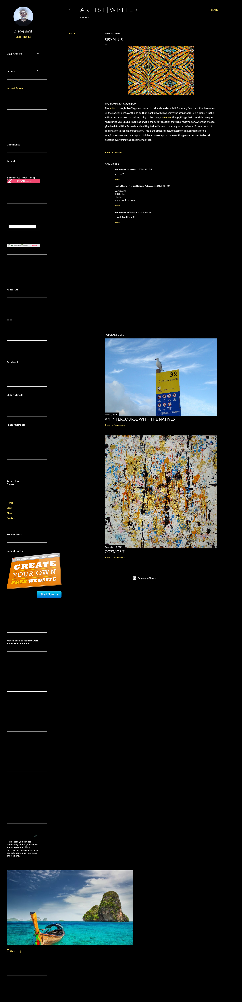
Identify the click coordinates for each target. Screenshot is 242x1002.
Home (85, 17)
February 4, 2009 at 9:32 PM (139, 212)
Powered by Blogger (147, 578)
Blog (9, 507)
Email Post (117, 152)
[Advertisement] (161, 302)
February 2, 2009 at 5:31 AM (157, 186)
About (10, 512)
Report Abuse (15, 87)
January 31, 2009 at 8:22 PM (139, 169)
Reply (118, 179)
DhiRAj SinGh (23, 31)
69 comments (118, 425)
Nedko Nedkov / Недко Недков (129, 186)
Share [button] (71, 33)
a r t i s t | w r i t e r (109, 9)
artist (113, 108)
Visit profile (23, 36)
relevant (167, 117)
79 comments (118, 557)
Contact (11, 518)
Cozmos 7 (115, 551)
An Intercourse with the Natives (140, 419)
